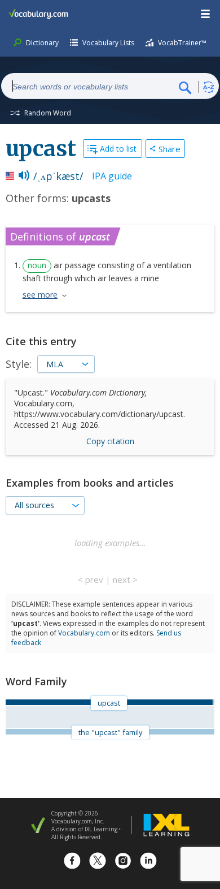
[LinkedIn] (148, 862)
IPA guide (112, 176)
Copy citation (110, 441)
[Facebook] (72, 862)
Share (170, 148)
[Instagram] (123, 862)
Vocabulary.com (84, 633)
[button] (206, 14)
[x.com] (97, 862)
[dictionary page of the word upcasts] (213, 702)
